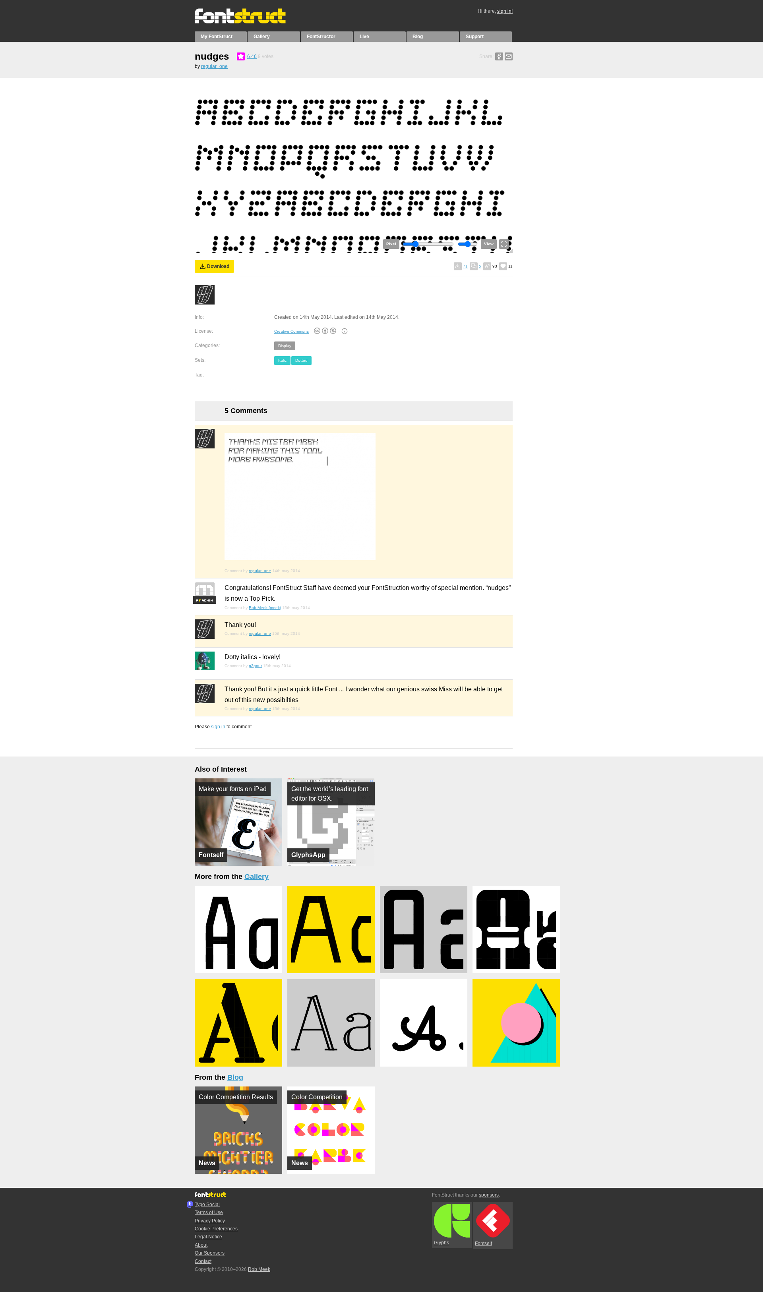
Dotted (301, 360)
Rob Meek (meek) (265, 607)
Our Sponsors (210, 1253)
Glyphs (441, 1242)
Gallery (262, 36)
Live (364, 36)
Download (218, 266)
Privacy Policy (210, 1221)
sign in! (505, 11)
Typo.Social (207, 1204)
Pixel (391, 244)
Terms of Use (209, 1212)
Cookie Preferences (216, 1229)
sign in (218, 726)
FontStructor (321, 36)
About (201, 1245)
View (489, 244)
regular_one (214, 66)
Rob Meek (259, 1269)
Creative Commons (291, 331)
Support (475, 36)
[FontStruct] (248, 22)
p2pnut (255, 665)
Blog (417, 36)
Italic (282, 360)
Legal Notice (208, 1237)
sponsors (489, 1195)
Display (284, 345)
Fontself (483, 1243)
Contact (203, 1261)
